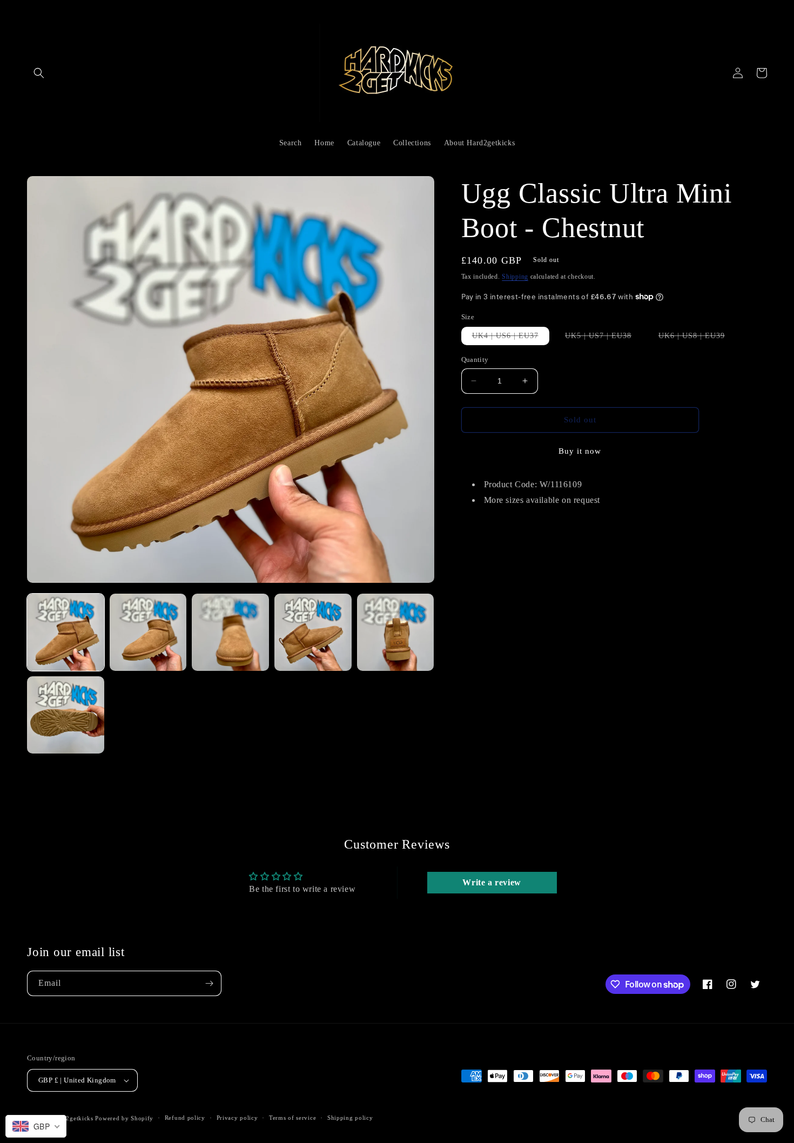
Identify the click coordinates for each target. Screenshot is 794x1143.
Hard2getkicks (72, 1118)
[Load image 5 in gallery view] (395, 632)
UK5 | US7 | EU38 (603, 338)
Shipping (515, 276)
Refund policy (185, 1117)
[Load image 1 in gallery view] (65, 632)
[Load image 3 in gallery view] (230, 632)
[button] (39, 73)
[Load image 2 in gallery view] (148, 632)
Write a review (491, 882)
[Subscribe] (209, 983)
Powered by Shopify (124, 1118)
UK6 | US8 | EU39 (697, 338)
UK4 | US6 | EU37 (510, 338)
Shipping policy (350, 1117)
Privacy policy (237, 1117)
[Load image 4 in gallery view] (313, 632)
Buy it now (580, 450)
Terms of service (292, 1117)
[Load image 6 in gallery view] (65, 715)
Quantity (475, 359)
